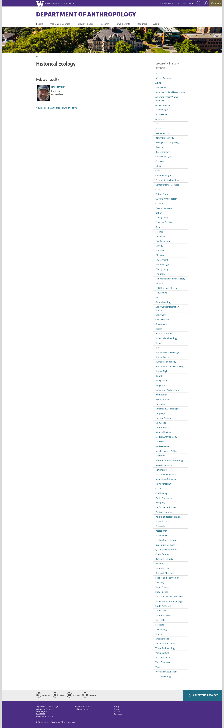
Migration (160, 455)
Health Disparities (164, 333)
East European (162, 241)
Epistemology (162, 264)
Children (159, 161)
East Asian (160, 236)
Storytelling (161, 629)
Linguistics (160, 422)
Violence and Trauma (165, 643)
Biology (159, 147)
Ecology (159, 245)
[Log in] (198, 3)
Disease (159, 231)
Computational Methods (167, 184)
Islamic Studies (162, 399)
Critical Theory (162, 194)
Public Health (161, 535)
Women (159, 667)
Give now (217, 3)
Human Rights (162, 371)
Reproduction (162, 568)
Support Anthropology (205, 695)
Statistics (159, 624)
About (156, 23)
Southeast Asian (163, 615)
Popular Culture (163, 521)
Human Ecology (163, 357)
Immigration (161, 380)
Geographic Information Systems (167, 308)
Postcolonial (161, 530)
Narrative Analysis (164, 465)
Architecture (161, 114)
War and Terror (163, 657)
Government (161, 324)
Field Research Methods (166, 288)
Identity (159, 375)
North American (163, 483)
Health (158, 328)
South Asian (161, 610)
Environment (161, 259)
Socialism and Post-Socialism (169, 596)
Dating (158, 212)
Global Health (162, 319)
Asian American (162, 133)
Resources (142, 23)
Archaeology (161, 109)
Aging (158, 82)
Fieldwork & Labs (85, 23)
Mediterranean (162, 446)
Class (157, 170)
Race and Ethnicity (164, 559)
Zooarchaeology (163, 676)
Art (156, 123)
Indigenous (160, 385)
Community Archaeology (167, 180)
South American (163, 605)
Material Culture (163, 432)
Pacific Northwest (163, 498)
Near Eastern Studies (165, 474)
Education (160, 255)
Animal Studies (162, 105)
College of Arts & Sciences (168, 3)
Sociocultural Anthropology (168, 601)
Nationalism (161, 469)
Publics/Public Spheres (166, 540)
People (39, 23)
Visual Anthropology (165, 648)
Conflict (159, 189)
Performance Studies (165, 507)
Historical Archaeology (166, 338)
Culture (159, 203)
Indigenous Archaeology (167, 390)
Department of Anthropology (86, 14)
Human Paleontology (165, 361)
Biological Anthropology (167, 142)
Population (160, 526)
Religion (159, 563)
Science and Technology (167, 577)
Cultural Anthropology (166, 198)
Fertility (159, 283)
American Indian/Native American (166, 98)
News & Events (123, 23)
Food (157, 297)
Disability (159, 227)
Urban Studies (162, 638)
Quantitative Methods (166, 549)
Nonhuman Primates (165, 479)
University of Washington (51, 722)
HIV (157, 347)
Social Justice (161, 591)
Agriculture (160, 87)
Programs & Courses (60, 23)
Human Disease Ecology (167, 352)
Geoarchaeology (163, 302)
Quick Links (186, 3)
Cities (158, 166)
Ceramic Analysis (163, 156)
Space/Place (161, 620)
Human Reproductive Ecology (169, 366)
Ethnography (161, 269)
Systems (159, 634)
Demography (161, 217)
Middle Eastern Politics (166, 451)
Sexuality (159, 582)
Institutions (161, 394)
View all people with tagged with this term (56, 107)
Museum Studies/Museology (169, 460)
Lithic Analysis (162, 427)
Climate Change (163, 175)
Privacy (116, 706)
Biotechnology (162, 152)
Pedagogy (160, 502)
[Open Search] (205, 3)
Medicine (159, 441)
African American (163, 78)
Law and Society (163, 418)
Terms (116, 709)
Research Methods (164, 573)
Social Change (162, 587)
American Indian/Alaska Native (170, 92)
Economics (160, 250)
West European (162, 662)
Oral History (161, 493)
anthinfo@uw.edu (81, 709)
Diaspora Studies (163, 222)
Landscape (160, 404)
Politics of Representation (168, 516)
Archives (159, 119)
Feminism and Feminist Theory (170, 278)
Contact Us (118, 714)
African (158, 73)
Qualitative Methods (165, 545)
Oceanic (159, 488)
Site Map (117, 711)
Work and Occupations (166, 671)
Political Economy (163, 512)
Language (160, 413)
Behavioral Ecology (164, 137)
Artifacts (159, 128)
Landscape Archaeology (166, 408)
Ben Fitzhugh (58, 86)
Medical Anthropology (166, 436)
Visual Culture (162, 652)
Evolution (160, 273)
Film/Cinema (161, 292)
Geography (160, 314)
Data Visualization (164, 208)
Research (104, 23)
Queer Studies (162, 554)
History (159, 343)
